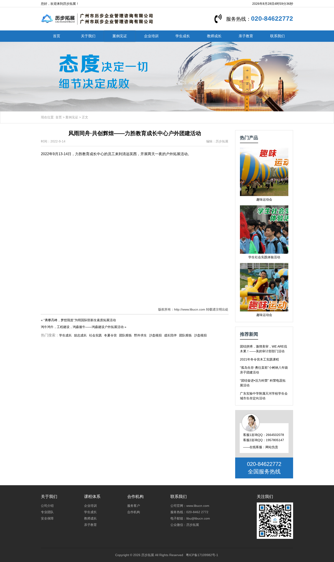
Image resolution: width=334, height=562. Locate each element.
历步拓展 (147, 555)
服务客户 (133, 505)
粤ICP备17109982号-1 (202, 555)
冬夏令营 (110, 335)
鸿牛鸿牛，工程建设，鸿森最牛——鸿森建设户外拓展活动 (82, 327)
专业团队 (47, 512)
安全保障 (47, 518)
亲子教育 (246, 36)
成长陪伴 (170, 335)
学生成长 (182, 36)
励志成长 (80, 335)
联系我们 (277, 36)
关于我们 (88, 36)
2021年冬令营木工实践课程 (259, 359)
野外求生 (140, 335)
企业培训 (151, 36)
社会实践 (95, 335)
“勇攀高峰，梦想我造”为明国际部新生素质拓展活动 (80, 320)
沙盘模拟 (155, 335)
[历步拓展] (97, 18)
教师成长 (214, 36)
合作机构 (133, 512)
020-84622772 (272, 18)
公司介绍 (47, 505)
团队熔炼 (125, 335)
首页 (56, 36)
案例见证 (119, 36)
